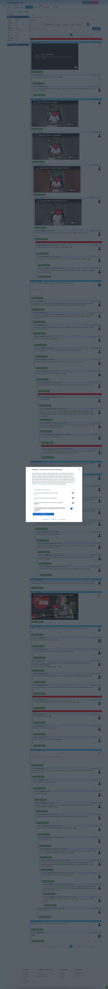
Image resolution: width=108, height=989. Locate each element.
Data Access (54, 519)
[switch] (72, 493)
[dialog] (54, 494)
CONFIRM (43, 514)
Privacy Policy (62, 519)
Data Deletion (46, 519)
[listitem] (54, 489)
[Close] (79, 469)
